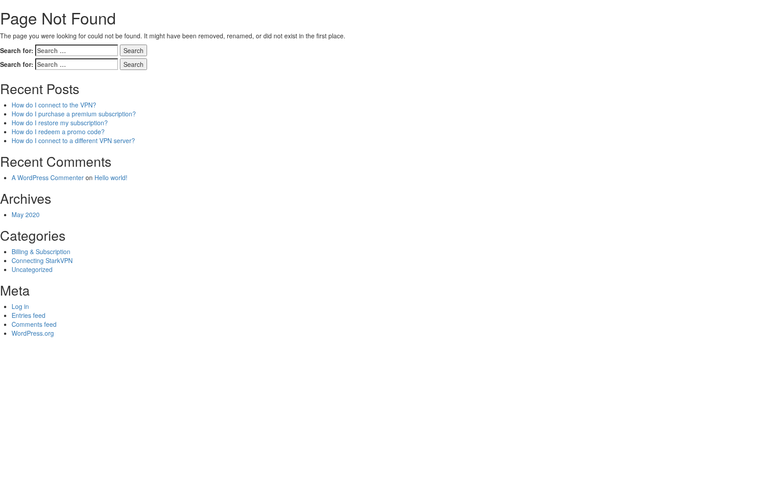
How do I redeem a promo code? (58, 131)
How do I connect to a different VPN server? (73, 140)
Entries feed (28, 315)
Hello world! (110, 177)
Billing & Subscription (41, 251)
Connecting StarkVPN (42, 260)
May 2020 (26, 214)
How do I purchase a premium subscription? (74, 113)
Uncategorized (32, 269)
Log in (20, 306)
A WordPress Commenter (48, 177)
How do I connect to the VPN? (54, 104)
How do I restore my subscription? (60, 122)
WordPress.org (33, 333)
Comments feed (34, 324)
